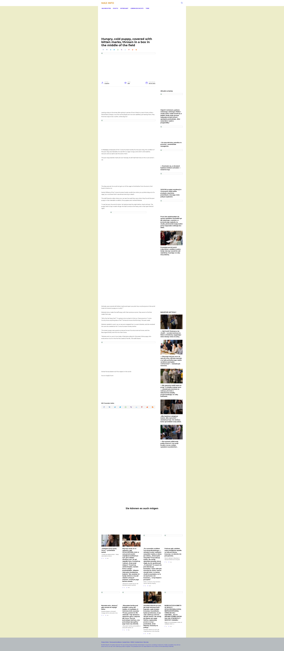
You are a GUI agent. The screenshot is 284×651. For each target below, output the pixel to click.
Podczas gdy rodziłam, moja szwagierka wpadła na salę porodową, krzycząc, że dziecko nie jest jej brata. (173, 552)
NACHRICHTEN (106, 8)
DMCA (132, 642)
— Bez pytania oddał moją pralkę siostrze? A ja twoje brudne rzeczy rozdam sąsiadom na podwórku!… (169, 444)
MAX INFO (107, 3)
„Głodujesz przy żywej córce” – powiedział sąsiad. (108, 550)
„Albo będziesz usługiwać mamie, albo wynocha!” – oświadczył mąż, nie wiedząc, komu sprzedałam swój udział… (171, 418)
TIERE (147, 8)
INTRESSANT (124, 8)
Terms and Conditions (115, 642)
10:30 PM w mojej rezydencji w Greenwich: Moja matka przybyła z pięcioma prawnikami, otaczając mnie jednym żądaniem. (170, 193)
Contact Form (139, 642)
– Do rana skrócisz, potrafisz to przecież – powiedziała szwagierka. (171, 144)
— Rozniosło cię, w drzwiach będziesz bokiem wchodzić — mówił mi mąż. (170, 167)
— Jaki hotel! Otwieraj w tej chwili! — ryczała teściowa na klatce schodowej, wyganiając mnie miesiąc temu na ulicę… (170, 333)
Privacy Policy (105, 642)
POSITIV (115, 8)
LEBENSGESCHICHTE (137, 8)
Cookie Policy (126, 642)
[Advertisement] (142, 25)
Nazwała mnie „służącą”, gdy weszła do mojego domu (109, 607)
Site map (146, 642)
